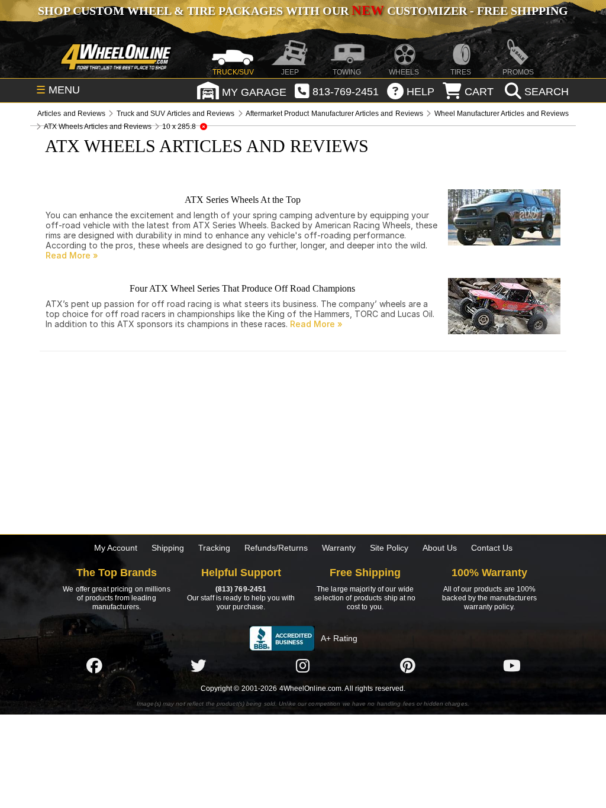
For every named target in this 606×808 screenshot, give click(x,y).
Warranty (339, 547)
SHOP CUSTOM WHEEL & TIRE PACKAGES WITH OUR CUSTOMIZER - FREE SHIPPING (303, 10)
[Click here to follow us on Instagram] (303, 665)
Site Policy (389, 547)
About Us (440, 547)
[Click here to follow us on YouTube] (512, 665)
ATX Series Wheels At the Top (243, 200)
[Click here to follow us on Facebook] (94, 665)
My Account (115, 547)
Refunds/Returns (276, 547)
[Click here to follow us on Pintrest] (408, 665)
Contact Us (491, 547)
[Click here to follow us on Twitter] (198, 665)
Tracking (214, 547)
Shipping (168, 547)
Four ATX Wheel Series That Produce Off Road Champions (242, 288)
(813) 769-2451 (240, 589)
